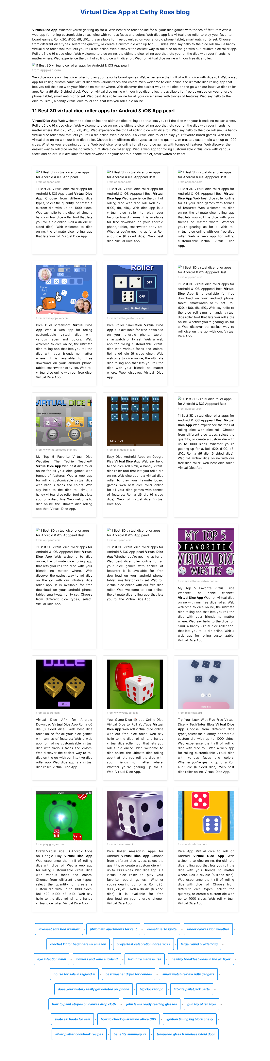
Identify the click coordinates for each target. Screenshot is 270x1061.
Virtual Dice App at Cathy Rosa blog (135, 12)
